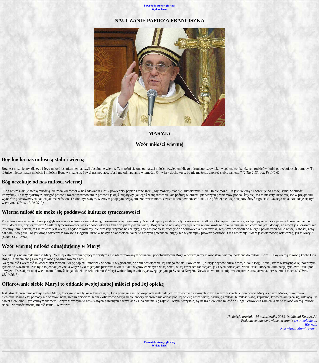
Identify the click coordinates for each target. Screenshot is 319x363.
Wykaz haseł (159, 9)
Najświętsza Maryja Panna (298, 328)
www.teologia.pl (305, 320)
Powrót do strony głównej (159, 5)
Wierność (311, 324)
